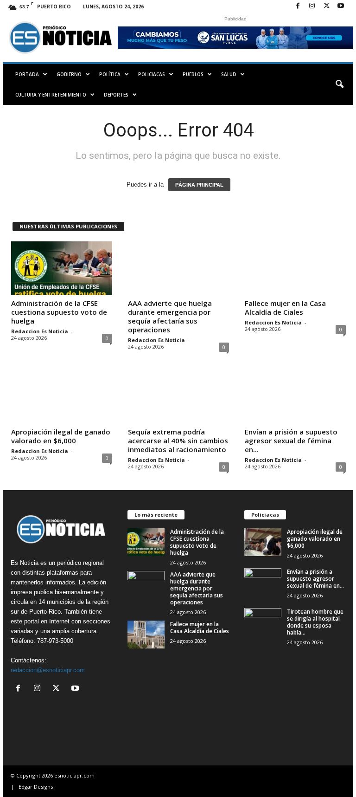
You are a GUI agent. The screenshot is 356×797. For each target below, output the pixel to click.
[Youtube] (340, 6)
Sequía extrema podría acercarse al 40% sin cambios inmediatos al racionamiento (178, 440)
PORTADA (27, 74)
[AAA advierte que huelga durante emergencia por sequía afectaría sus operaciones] (178, 268)
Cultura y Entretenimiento (50, 94)
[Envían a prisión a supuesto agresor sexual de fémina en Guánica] (295, 397)
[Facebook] (297, 6)
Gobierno (69, 74)
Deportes (116, 94)
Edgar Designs (36, 786)
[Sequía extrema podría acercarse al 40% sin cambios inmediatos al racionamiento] (178, 397)
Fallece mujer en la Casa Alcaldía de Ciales (285, 307)
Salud (228, 74)
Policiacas (151, 74)
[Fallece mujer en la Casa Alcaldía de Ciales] (295, 268)
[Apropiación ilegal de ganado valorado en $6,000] (61, 397)
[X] (326, 6)
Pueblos (193, 74)
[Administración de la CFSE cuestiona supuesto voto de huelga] (61, 268)
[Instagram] (312, 6)
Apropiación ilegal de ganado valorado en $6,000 (60, 436)
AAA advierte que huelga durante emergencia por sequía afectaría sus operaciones (170, 316)
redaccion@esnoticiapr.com (48, 670)
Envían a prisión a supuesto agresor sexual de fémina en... (291, 440)
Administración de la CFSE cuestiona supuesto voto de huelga (59, 311)
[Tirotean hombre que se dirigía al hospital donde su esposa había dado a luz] (262, 622)
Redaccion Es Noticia (39, 331)
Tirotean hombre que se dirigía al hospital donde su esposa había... (315, 622)
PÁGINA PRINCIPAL (199, 185)
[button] (339, 84)
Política (110, 74)
